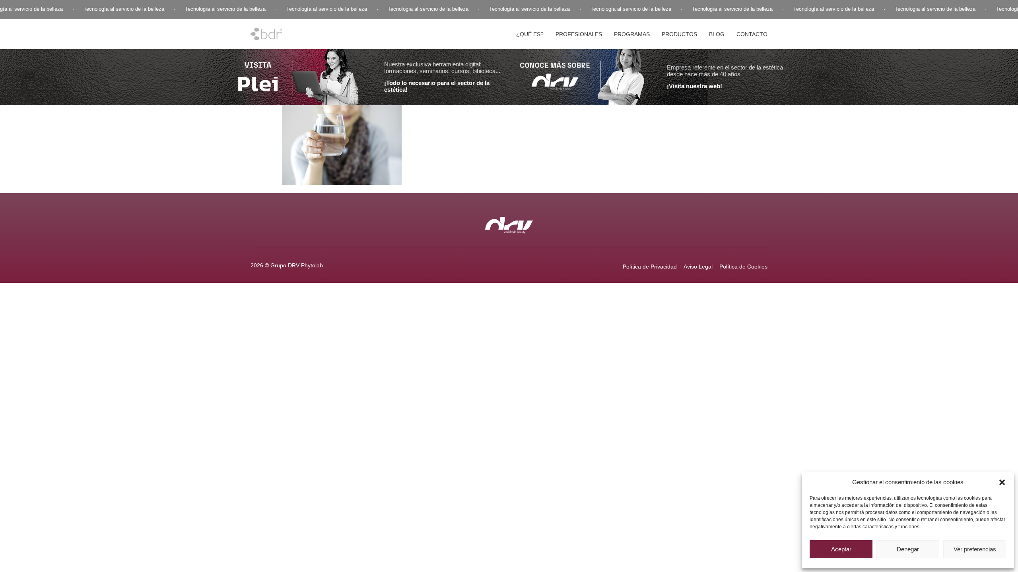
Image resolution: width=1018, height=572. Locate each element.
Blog (717, 34)
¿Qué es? (530, 34)
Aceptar (841, 549)
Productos (679, 34)
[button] (1002, 482)
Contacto (751, 34)
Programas (632, 34)
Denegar (908, 549)
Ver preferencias (975, 549)
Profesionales (579, 34)
